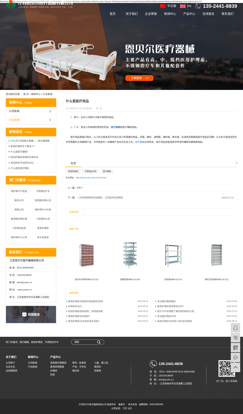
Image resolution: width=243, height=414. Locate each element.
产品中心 (189, 14)
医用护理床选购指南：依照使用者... (86, 311)
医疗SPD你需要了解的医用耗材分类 (175, 311)
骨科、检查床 (79, 362)
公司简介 (10, 362)
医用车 (97, 366)
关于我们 (132, 14)
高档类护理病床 (58, 362)
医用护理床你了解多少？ (23, 146)
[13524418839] (235, 337)
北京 (130, 408)
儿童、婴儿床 (101, 362)
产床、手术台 (79, 366)
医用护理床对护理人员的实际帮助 (174, 321)
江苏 (125, 408)
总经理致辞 (11, 370)
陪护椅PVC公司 (19, 237)
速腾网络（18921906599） (152, 404)
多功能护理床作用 (166, 316)
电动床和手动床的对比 (22, 162)
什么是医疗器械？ (20, 151)
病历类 (75, 370)
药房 (52, 374)
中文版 (171, 6)
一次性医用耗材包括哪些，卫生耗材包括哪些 (100, 197)
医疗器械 (139, 142)
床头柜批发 (43, 237)
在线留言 (208, 14)
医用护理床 (43, 228)
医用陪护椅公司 (43, 200)
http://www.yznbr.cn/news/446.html (91, 178)
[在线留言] (235, 357)
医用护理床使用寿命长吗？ (171, 306)
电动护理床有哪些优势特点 (24, 157)
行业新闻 (47, 94)
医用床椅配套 (57, 366)
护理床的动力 (75, 306)
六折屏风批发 (19, 228)
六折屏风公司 (43, 218)
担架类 (97, 370)
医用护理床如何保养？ (79, 316)
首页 (113, 14)
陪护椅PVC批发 (19, 191)
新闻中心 (170, 14)
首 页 (26, 94)
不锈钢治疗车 (43, 191)
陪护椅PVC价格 (43, 209)
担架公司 (19, 209)
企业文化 (10, 366)
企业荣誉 (151, 14)
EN (189, 6)
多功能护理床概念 (166, 301)
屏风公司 (19, 200)
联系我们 (228, 14)
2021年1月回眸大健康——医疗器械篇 (30, 140)
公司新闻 (14, 111)
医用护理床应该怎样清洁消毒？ (84, 321)
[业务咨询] (235, 327)
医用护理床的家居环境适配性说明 (85, 301)
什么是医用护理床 (20, 168)
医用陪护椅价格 (19, 218)
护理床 (53, 370)
